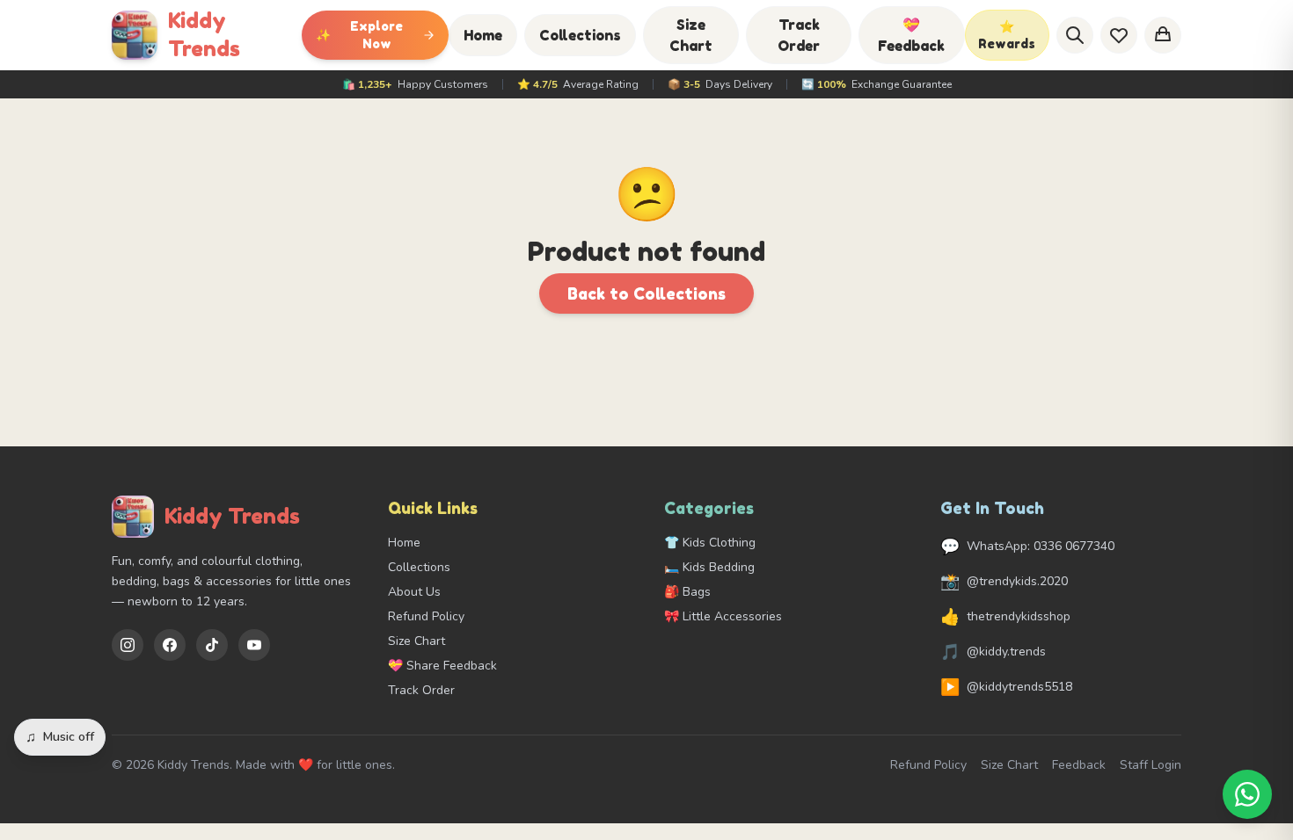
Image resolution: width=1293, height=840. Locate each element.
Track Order (799, 35)
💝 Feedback (911, 35)
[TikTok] (212, 645)
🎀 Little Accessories (723, 616)
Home (483, 35)
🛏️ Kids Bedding (709, 567)
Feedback (1079, 765)
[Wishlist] (1118, 35)
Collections (580, 35)
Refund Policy (426, 616)
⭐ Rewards (1006, 34)
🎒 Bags (687, 591)
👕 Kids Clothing (710, 542)
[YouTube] (254, 645)
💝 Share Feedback (442, 665)
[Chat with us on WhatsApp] (1247, 794)
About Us (414, 591)
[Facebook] (170, 645)
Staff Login (1150, 765)
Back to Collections (646, 293)
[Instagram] (127, 645)
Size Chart (690, 35)
